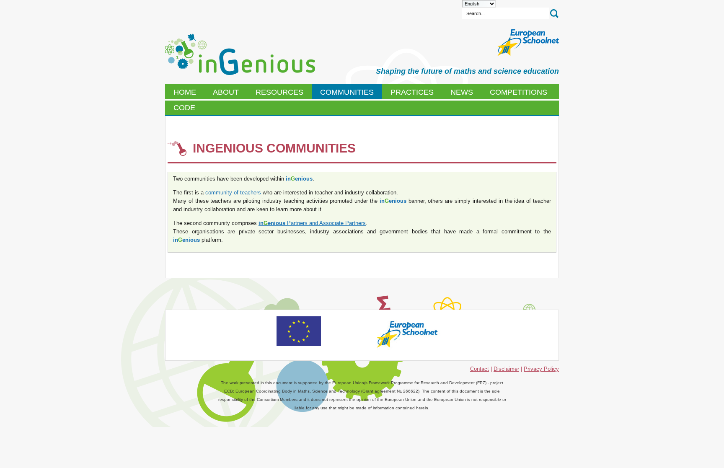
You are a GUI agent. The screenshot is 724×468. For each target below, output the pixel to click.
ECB (240, 54)
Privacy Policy (541, 369)
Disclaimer (506, 369)
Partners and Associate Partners (312, 223)
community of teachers (233, 192)
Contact (479, 369)
